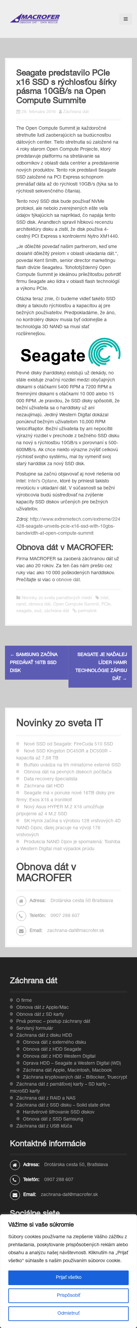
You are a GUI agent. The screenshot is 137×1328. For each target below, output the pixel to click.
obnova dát (40, 604)
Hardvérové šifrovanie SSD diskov (58, 1112)
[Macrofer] (35, 18)
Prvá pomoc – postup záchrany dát (53, 1021)
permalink (86, 611)
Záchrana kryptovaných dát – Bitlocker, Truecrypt (75, 1077)
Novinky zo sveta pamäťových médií (57, 598)
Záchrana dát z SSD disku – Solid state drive (63, 1105)
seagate (24, 611)
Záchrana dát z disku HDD (44, 1035)
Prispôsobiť (68, 1295)
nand (21, 604)
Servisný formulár (34, 1028)
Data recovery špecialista (50, 779)
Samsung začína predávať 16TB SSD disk (34, 663)
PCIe (105, 604)
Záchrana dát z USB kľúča (44, 1126)
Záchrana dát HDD (44, 786)
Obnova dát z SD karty (40, 1014)
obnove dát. (68, 580)
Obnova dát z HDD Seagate (52, 1049)
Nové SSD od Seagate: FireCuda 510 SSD (68, 744)
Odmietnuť (68, 1313)
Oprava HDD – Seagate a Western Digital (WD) (72, 1063)
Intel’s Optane (42, 481)
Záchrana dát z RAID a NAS (45, 1098)
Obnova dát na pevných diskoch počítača (68, 772)
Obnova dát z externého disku (54, 1042)
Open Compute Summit (76, 604)
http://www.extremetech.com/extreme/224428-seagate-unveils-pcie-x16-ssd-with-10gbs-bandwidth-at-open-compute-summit (68, 526)
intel (104, 598)
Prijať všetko (68, 1277)
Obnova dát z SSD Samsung (53, 1119)
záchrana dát (56, 611)
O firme (24, 1000)
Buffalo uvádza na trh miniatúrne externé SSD (72, 765)
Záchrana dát (76, 112)
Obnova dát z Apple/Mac (42, 1007)
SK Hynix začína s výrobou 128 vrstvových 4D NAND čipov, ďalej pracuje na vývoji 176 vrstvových (68, 828)
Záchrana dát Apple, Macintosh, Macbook (67, 1070)
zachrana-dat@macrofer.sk (75, 931)
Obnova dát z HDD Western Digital (59, 1056)
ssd (38, 611)
